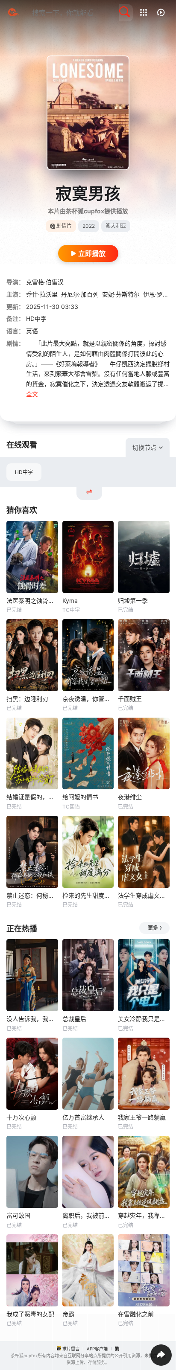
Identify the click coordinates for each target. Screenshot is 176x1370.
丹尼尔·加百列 (80, 294)
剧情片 (64, 226)
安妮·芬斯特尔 (121, 294)
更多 (153, 928)
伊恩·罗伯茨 (159, 294)
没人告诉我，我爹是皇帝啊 (32, 1018)
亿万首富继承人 (83, 1117)
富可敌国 (18, 1215)
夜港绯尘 (130, 796)
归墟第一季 (133, 600)
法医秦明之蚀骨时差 (32, 600)
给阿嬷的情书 (80, 796)
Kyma (70, 600)
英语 (32, 331)
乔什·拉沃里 (42, 294)
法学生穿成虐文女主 (144, 895)
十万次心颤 (21, 1117)
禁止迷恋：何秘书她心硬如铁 (32, 895)
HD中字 (24, 472)
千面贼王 (130, 698)
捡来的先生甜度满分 (88, 895)
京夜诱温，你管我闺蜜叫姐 (88, 698)
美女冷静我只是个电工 (144, 1018)
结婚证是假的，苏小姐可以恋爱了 (32, 796)
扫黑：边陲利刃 (27, 698)
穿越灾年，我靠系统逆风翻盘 (144, 1215)
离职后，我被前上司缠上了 (88, 1215)
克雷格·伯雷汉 (45, 281)
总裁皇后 (74, 1018)
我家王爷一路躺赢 (142, 1117)
